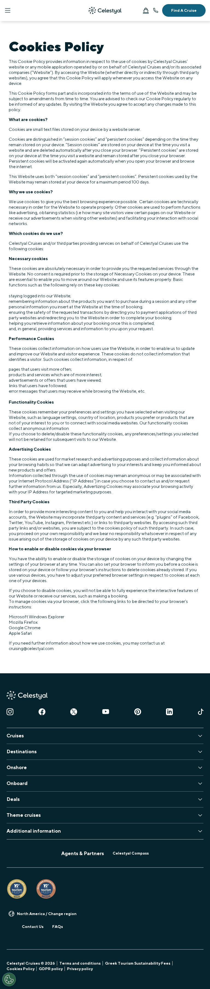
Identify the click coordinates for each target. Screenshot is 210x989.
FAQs (57, 926)
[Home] (105, 10)
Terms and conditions (80, 963)
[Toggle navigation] (7, 10)
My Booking (145, 10)
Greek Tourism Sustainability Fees (137, 963)
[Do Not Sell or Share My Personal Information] (9, 979)
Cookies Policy (20, 969)
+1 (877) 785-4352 (155, 10)
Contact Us (32, 926)
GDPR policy (51, 969)
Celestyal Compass (131, 853)
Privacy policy (80, 969)
